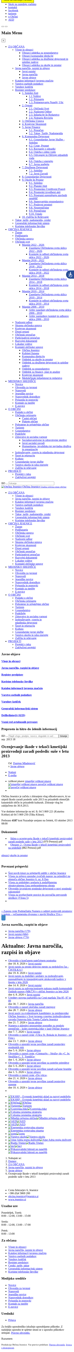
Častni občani (29, 418)
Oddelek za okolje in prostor (37, 359)
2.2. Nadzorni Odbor (40, 111)
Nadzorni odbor (23, 322)
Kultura (19, 458)
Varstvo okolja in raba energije (31, 464)
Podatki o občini (24, 412)
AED (11, 19)
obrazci (5, 855)
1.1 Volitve (35, 96)
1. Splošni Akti (30, 93)
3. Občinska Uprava (33, 120)
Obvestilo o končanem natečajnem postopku (32, 960)
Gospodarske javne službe (29, 461)
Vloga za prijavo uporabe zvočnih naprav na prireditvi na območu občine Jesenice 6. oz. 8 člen (39, 878)
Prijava (12, 1320)
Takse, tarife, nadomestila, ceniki (33, 220)
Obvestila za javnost (26, 387)
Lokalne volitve (23, 344)
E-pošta (12, 775)
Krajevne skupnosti (25, 328)
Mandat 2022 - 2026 (33, 244)
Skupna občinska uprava (28, 325)
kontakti (12, 7)
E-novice (20, 405)
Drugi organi (22, 331)
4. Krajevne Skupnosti (34, 124)
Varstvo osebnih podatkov (29, 83)
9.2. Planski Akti (38, 186)
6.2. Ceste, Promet (39, 145)
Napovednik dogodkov (27, 396)
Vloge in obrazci (24, 49)
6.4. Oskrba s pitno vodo (42, 151)
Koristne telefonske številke (30, 226)
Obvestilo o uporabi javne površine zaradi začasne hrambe (39, 1068)
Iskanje (63, 736)
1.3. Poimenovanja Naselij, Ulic (46, 102)
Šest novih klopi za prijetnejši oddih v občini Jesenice (37, 873)
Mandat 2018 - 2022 (33, 260)
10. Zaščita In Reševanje (35, 216)
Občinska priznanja (25, 415)
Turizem (19, 427)
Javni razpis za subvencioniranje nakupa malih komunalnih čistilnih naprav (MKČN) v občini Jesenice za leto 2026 (40, 990)
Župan (18, 232)
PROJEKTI (14, 471)
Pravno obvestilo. (20, 1332)
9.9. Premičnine (37, 210)
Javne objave (29, 77)
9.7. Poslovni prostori (40, 204)
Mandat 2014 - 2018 (33, 275)
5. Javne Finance (31, 127)
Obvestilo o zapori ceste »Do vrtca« (27, 1075)
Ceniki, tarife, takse (18, 1265)
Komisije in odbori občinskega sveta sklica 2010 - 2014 (48, 302)
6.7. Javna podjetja (39, 164)
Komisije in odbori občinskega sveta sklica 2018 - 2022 (48, 271)
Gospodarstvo (22, 430)
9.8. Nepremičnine (39, 207)
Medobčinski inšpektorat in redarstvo (42, 378)
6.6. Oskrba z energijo (41, 161)
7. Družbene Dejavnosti (35, 167)
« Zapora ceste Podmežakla (16, 911)
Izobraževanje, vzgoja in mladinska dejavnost (39, 452)
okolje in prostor (19, 855)
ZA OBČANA (16, 46)
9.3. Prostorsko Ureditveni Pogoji (47, 189)
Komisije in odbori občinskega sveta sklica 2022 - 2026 (48, 256)
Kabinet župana (30, 353)
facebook (13, 10)
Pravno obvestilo (57, 1344)
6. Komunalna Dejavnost (35, 136)
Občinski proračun (25, 334)
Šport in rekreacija (25, 455)
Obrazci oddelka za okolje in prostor (41, 65)
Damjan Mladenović (24, 763)
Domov (12, 1161)
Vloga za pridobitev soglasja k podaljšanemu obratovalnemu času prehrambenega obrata (32, 884)
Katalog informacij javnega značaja (34, 80)
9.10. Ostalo (35, 213)
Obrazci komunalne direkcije (37, 55)
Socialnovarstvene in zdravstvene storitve (44, 440)
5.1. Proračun (36, 130)
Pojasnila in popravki (26, 399)
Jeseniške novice (24, 393)
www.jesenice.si (17, 1199)
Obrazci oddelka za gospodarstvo (40, 52)
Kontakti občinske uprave (29, 347)
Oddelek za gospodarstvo (36, 368)
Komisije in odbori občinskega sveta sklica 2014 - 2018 (48, 287)
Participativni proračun (27, 337)
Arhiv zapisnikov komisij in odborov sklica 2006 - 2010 (49, 318)
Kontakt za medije (25, 402)
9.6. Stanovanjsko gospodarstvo (46, 201)
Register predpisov (25, 89)
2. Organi (27, 105)
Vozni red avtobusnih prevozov (19, 721)
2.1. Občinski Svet (39, 108)
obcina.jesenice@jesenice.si (23, 1196)
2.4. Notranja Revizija (41, 117)
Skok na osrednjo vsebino (22, 4)
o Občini (13, 16)
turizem (12, 13)
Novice (19, 384)
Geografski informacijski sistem (32, 223)
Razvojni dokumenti (26, 340)
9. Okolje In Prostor (33, 179)
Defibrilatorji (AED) (13, 715)
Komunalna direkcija (33, 356)
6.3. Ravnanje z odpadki (42, 148)
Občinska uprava (24, 238)
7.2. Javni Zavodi (38, 173)
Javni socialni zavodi (33, 443)
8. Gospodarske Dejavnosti (36, 176)
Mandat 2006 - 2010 (33, 306)
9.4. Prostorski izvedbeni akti (44, 192)
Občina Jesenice (31, 350)
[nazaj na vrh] (3, 917)
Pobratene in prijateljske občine (32, 424)
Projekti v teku (23, 474)
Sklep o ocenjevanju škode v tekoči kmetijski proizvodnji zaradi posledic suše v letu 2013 (40, 840)
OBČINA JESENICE (20, 229)
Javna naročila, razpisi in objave (32, 68)
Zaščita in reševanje (25, 467)
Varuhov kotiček (24, 86)
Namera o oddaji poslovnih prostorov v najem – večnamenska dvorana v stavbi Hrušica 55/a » (36, 913)
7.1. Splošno (36, 170)
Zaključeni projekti (25, 477)
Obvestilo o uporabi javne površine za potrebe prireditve (38, 1062)
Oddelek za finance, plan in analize (41, 371)
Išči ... (4, 483)
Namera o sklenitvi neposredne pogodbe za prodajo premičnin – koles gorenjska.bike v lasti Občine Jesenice (38, 1027)
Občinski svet (22, 241)
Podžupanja (21, 235)
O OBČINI (14, 409)
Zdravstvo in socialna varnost (31, 436)
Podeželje (20, 433)
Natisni (12, 772)
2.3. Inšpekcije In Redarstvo (44, 114)
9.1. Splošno (36, 182)
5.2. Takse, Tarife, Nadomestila (46, 133)
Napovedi (20, 390)
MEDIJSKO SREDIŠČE (22, 381)
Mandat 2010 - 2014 (33, 291)
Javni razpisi (28, 71)
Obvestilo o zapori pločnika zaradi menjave (31, 1007)
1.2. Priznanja (36, 99)
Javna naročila (30, 74)
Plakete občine (30, 421)
